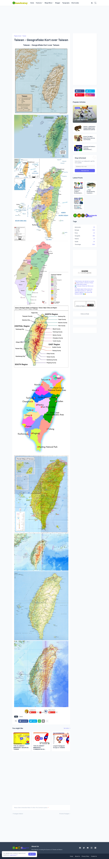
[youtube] (87, 847)
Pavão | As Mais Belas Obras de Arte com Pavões (89, 138)
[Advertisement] (54, 19)
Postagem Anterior (18, 813)
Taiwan (24, 36)
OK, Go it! (32, 854)
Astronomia (85, 227)
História (85, 238)
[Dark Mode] (92, 2)
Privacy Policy (85, 856)
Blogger (57, 3)
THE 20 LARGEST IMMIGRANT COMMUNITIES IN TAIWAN (38, 747)
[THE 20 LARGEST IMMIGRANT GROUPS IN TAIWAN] (21, 738)
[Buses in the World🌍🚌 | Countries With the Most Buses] (78, 201)
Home (32, 3)
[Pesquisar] (95, 2)
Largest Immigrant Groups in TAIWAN (59, 746)
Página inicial (17, 36)
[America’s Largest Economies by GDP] (78, 185)
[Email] (43, 721)
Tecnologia (85, 244)
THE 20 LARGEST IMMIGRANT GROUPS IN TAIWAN (20, 747)
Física (85, 233)
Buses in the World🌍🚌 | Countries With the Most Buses (78, 207)
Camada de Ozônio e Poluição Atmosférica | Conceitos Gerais (89, 148)
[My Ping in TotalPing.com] (85, 271)
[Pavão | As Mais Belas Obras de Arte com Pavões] (78, 138)
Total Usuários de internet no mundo (84, 281)
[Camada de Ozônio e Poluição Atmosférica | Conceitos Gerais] (78, 148)
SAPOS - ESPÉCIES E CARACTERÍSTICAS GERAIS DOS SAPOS (89, 128)
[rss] (95, 847)
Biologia (85, 230)
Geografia (85, 235)
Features (39, 3)
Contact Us (94, 856)
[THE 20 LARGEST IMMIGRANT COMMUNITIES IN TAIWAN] (41, 738)
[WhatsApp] (39, 721)
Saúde (85, 241)
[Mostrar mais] (47, 721)
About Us (77, 856)
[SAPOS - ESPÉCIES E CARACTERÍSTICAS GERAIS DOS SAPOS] (78, 128)
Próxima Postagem (64, 813)
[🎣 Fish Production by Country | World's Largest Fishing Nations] (91, 185)
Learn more (13, 855)
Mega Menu (48, 3)
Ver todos (66, 728)
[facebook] (80, 847)
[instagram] (91, 847)
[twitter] (83, 847)
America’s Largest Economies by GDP (78, 191)
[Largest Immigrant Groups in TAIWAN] (61, 738)
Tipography (66, 3)
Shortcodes (75, 3)
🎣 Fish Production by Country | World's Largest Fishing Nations (91, 191)
